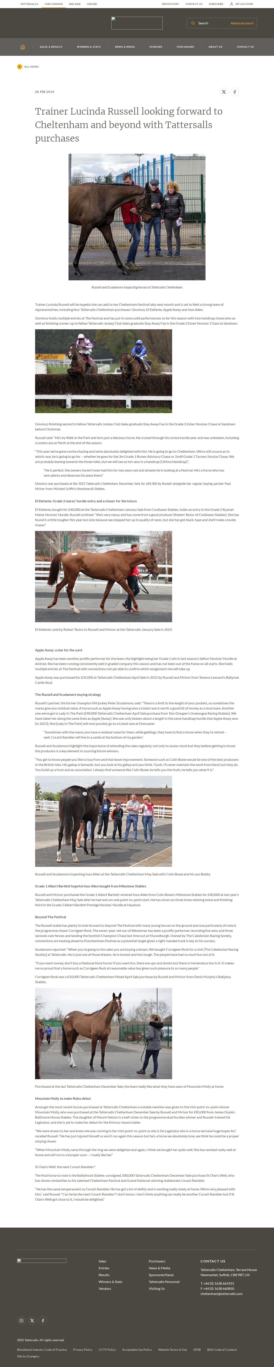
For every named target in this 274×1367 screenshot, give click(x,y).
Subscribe (216, 4)
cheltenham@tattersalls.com (222, 1294)
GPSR (197, 1349)
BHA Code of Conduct (222, 1349)
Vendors (105, 1288)
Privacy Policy (82, 1349)
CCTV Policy (107, 1349)
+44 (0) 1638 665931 (218, 1283)
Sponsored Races (161, 1275)
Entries (104, 1268)
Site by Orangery (28, 1356)
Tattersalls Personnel (164, 1282)
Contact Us (194, 4)
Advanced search (242, 23)
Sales (102, 1261)
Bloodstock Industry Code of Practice (42, 1349)
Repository (170, 4)
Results (104, 1275)
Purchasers (157, 1261)
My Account (245, 4)
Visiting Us (157, 1288)
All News (31, 66)
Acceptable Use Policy (137, 1349)
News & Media (159, 1268)
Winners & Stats (110, 1282)
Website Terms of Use (172, 1349)
